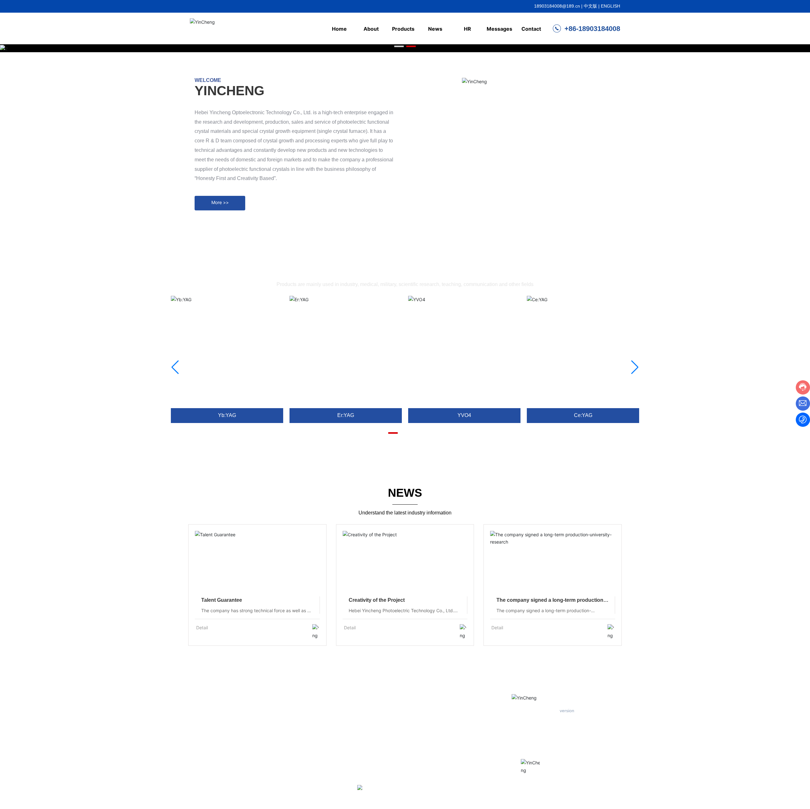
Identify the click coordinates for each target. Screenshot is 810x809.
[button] (399, 46)
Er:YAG (345, 415)
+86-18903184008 (591, 29)
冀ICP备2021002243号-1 (592, 793)
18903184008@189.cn (557, 6)
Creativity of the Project (377, 600)
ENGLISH (610, 6)
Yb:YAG (227, 415)
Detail (202, 627)
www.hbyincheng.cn (536, 749)
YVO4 (464, 415)
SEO (347, 794)
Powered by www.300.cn (314, 794)
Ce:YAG (583, 415)
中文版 (590, 6)
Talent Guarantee (221, 600)
